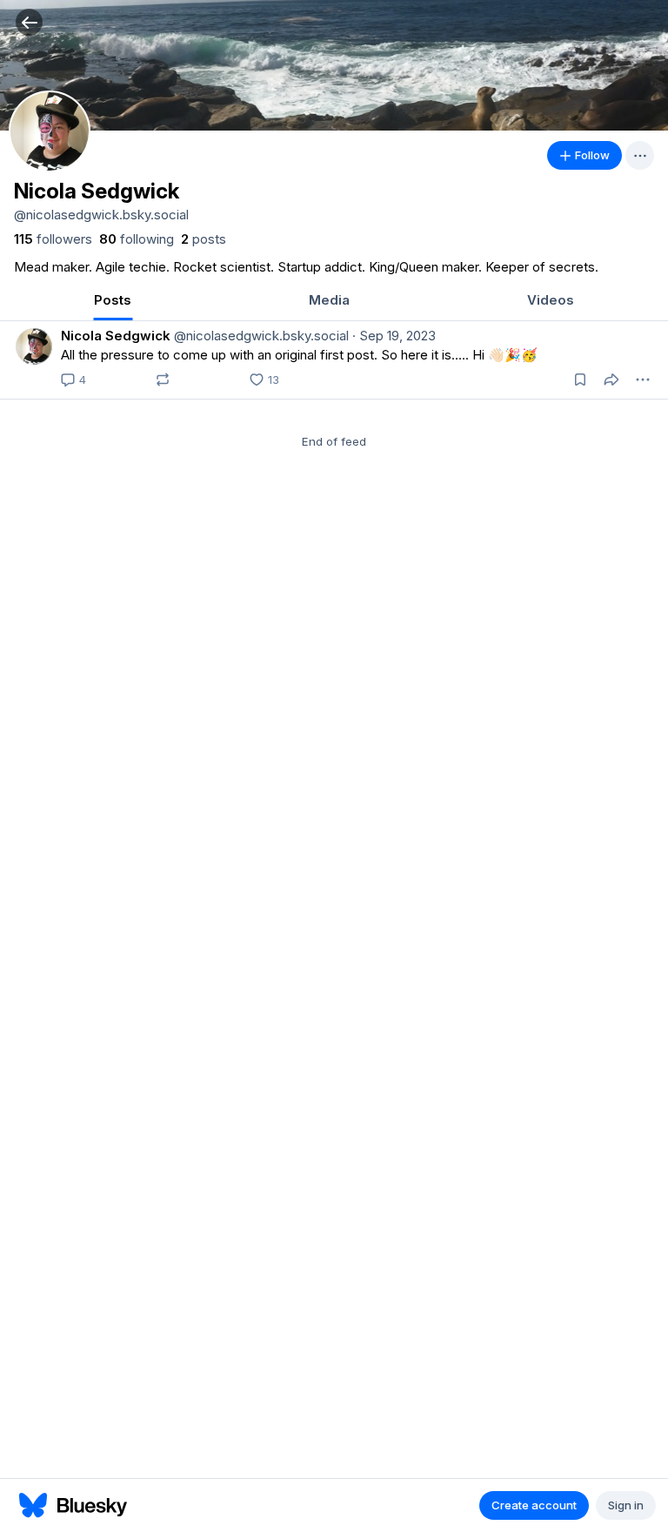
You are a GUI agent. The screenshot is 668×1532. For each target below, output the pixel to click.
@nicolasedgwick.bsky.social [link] (259, 335)
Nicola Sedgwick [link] (115, 335)
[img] (334, 65)
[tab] (112, 301)
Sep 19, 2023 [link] (394, 335)
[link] (53, 239)
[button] (29, 22)
